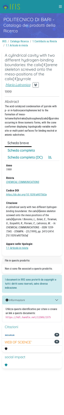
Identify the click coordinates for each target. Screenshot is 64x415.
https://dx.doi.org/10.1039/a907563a (26, 194)
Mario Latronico (17, 85)
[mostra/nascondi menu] (60, 6)
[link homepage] (12, 6)
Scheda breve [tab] (18, 143)
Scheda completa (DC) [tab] (25, 157)
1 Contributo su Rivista (44, 41)
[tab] (50, 157)
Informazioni (16, 300)
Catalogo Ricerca (19, 41)
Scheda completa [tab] (21, 150)
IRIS (4, 41)
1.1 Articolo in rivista (17, 45)
